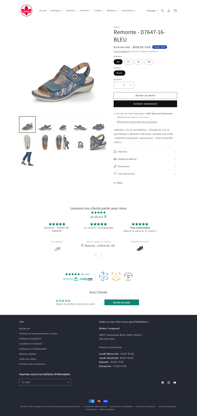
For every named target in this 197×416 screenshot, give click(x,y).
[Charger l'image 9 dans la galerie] (80, 142)
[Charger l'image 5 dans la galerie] (98, 124)
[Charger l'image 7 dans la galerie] (45, 142)
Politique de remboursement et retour (38, 333)
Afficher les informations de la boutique (137, 122)
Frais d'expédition (122, 51)
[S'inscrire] (68, 382)
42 (138, 61)
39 (118, 61)
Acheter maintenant (145, 103)
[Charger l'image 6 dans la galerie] (27, 142)
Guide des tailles (27, 359)
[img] (98, 212)
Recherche (24, 328)
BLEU (119, 73)
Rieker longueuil (34, 406)
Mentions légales (27, 353)
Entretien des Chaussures (32, 364)
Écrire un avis (121, 302)
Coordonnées (91, 409)
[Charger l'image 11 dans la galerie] (27, 160)
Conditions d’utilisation (145, 406)
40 (149, 61)
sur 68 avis (96, 216)
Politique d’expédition (167, 406)
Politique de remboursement (95, 406)
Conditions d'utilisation (30, 343)
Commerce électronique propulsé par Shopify (61, 406)
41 (128, 61)
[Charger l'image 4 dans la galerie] (80, 124)
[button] (56, 10)
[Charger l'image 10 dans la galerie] (98, 142)
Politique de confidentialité (33, 348)
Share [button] (119, 182)
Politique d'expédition (30, 338)
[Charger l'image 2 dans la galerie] (45, 124)
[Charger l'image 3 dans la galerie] (63, 124)
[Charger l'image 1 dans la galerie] (27, 124)
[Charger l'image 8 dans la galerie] (63, 142)
